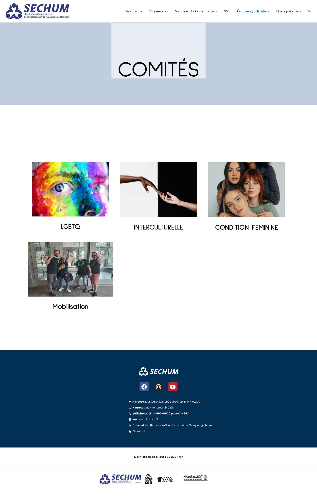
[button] (140, 11)
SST (227, 11)
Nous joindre (287, 11)
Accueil (132, 11)
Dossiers (156, 11)
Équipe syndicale (251, 11)
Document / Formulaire (194, 11)
